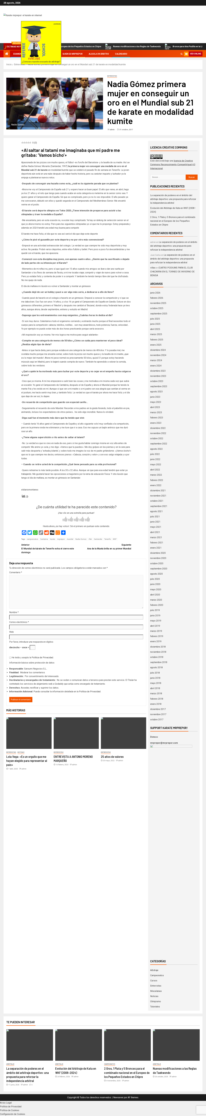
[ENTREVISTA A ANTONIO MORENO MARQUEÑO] (76, 733)
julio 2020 (155, 579)
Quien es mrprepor (73, 54)
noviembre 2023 (158, 376)
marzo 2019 (156, 631)
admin (112, 130)
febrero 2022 (156, 480)
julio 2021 (155, 516)
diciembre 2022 (158, 428)
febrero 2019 (156, 636)
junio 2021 (155, 521)
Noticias (21, 752)
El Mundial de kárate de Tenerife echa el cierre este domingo (47, 549)
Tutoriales (155, 1006)
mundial (70, 539)
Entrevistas (112, 76)
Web (11, 632)
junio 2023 (155, 397)
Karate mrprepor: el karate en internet (74, 24)
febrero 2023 (156, 417)
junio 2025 (155, 324)
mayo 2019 (155, 620)
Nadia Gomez (80, 539)
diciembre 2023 (158, 371)
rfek (90, 539)
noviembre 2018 (158, 652)
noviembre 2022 (158, 433)
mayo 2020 (155, 589)
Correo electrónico (19, 622)
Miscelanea (156, 991)
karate (52, 539)
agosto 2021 (156, 511)
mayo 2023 (155, 402)
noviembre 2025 (158, 303)
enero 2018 (155, 704)
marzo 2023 (156, 412)
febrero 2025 (156, 339)
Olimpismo (155, 1001)
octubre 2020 (156, 563)
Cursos (153, 980)
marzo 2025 (156, 334)
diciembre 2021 (158, 490)
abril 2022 (155, 469)
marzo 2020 (156, 600)
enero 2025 (155, 344)
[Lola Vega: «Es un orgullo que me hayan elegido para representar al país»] (29, 733)
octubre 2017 (156, 719)
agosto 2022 (156, 449)
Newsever (118, 1097)
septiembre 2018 (158, 662)
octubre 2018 (156, 657)
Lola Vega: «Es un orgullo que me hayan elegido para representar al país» (26, 761)
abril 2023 (155, 407)
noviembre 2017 (158, 714)
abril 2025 (155, 329)
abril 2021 (155, 532)
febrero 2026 (156, 298)
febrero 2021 (156, 542)
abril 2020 (155, 594)
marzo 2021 (156, 537)
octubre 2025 (156, 308)
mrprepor (61, 539)
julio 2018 (155, 672)
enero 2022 (155, 485)
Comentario (15, 572)
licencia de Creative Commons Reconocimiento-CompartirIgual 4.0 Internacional (172, 164)
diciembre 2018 (158, 646)
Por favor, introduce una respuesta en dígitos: (31, 642)
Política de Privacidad (42, 657)
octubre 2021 (156, 501)
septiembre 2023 (158, 386)
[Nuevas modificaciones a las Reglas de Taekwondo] (176, 1045)
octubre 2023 (156, 381)
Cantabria (44, 539)
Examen (17, 54)
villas (152, 267)
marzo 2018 (156, 693)
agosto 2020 (156, 573)
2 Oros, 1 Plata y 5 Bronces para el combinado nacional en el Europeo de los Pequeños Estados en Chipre (172, 221)
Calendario (121, 54)
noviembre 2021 (158, 495)
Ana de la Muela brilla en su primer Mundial (109, 547)
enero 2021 (155, 547)
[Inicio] (6, 54)
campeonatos (32, 539)
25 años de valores (112, 756)
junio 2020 (155, 584)
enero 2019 (155, 641)
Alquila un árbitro (99, 54)
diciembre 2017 (158, 709)
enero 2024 (155, 365)
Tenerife (107, 539)
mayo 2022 (155, 464)
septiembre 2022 (158, 443)
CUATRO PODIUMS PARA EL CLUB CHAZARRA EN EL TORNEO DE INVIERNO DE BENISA (172, 271)
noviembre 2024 (158, 355)
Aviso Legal (6, 1102)
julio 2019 (155, 610)
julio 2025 (155, 318)
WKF (115, 539)
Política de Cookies (9, 1110)
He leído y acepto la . (32, 657)
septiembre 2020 (158, 568)
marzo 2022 (156, 475)
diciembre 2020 (158, 553)
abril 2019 (155, 626)
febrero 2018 (156, 698)
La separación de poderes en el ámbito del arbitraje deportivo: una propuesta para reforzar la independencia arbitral (173, 199)
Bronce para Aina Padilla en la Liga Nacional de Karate (173, 46)
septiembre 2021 (158, 506)
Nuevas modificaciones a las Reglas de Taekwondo (112, 46)
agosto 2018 (156, 667)
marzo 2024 (156, 360)
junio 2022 (155, 459)
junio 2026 (155, 292)
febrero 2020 (156, 605)
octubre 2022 (156, 438)
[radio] (65, 519)
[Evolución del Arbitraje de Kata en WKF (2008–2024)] (78, 1045)
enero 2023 (155, 423)
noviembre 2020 (158, 558)
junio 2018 (155, 678)
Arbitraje (154, 970)
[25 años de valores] (123, 733)
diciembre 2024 (158, 350)
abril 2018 (155, 688)
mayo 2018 (155, 683)
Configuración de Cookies (12, 1114)
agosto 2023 (156, 391)
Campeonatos (157, 975)
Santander (98, 539)
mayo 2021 (155, 527)
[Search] (181, 54)
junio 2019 (155, 615)
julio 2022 (155, 454)
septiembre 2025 (158, 313)
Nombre (14, 612)
